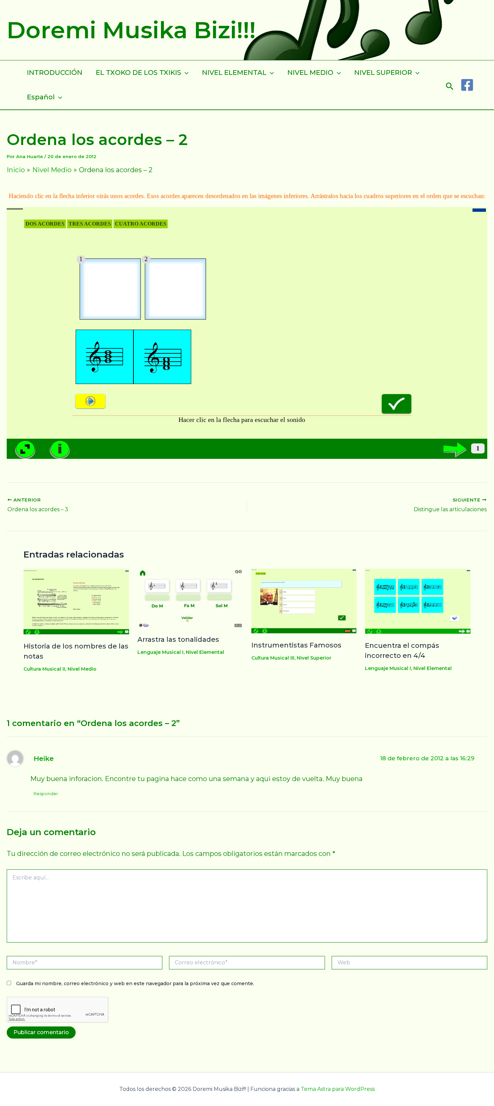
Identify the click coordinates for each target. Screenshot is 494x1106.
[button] (450, 85)
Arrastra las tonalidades (178, 639)
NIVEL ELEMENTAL (234, 72)
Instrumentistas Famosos (296, 645)
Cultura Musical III (272, 658)
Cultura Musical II (44, 669)
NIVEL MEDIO (310, 72)
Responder (46, 793)
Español (41, 97)
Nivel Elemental (205, 652)
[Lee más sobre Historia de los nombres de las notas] (76, 601)
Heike (44, 758)
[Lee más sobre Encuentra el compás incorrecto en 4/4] (417, 600)
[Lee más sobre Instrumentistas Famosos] (304, 600)
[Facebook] (467, 85)
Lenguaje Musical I (160, 652)
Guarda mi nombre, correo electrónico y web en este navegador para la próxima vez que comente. (135, 983)
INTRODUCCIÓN (54, 72)
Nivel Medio (82, 669)
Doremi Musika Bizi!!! (131, 30)
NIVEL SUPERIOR (383, 72)
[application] (185, 72)
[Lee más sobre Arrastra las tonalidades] (190, 597)
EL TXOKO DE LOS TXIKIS (138, 72)
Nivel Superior (314, 658)
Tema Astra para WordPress (338, 1089)
